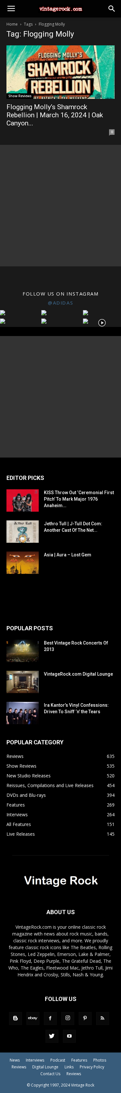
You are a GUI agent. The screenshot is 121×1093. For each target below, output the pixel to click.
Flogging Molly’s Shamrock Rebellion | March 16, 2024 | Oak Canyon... (54, 115)
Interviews (35, 1060)
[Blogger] (15, 1018)
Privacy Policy (92, 1067)
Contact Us (50, 1073)
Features (79, 1060)
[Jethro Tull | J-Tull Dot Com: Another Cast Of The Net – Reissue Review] (22, 531)
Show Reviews (20, 96)
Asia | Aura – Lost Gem (67, 554)
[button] (112, 8)
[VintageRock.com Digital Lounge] (22, 682)
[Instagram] (67, 1018)
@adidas (60, 302)
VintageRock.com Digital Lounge (78, 674)
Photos (99, 1060)
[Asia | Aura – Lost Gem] (22, 563)
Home (12, 24)
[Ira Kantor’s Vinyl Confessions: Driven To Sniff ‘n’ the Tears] (22, 713)
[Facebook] (50, 1018)
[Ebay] (32, 1018)
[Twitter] (51, 1036)
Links (69, 1067)
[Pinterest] (85, 1018)
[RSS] (102, 1018)
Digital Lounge (45, 1067)
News (15, 1060)
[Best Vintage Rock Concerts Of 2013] (22, 651)
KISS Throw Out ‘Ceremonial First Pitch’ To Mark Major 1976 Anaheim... (79, 499)
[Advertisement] (60, 205)
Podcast (57, 1060)
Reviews (19, 1067)
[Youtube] (69, 1036)
